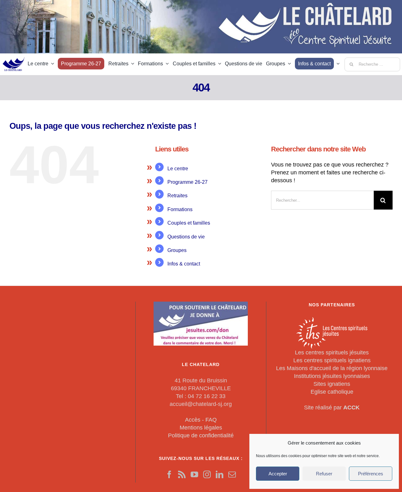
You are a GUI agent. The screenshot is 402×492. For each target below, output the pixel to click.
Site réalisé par (332, 407)
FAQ (211, 420)
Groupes (177, 250)
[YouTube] (194, 474)
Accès (192, 420)
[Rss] (182, 474)
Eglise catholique (332, 392)
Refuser (324, 473)
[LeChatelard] (14, 55)
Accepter (278, 473)
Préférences (370, 473)
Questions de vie (186, 236)
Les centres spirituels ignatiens (332, 360)
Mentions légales (201, 427)
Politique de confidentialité (201, 435)
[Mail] (232, 474)
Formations (180, 209)
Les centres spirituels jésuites (332, 352)
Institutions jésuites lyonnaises (332, 376)
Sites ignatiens (331, 384)
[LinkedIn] (219, 474)
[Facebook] (169, 474)
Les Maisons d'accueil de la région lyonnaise (332, 368)
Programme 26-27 (187, 182)
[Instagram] (207, 474)
